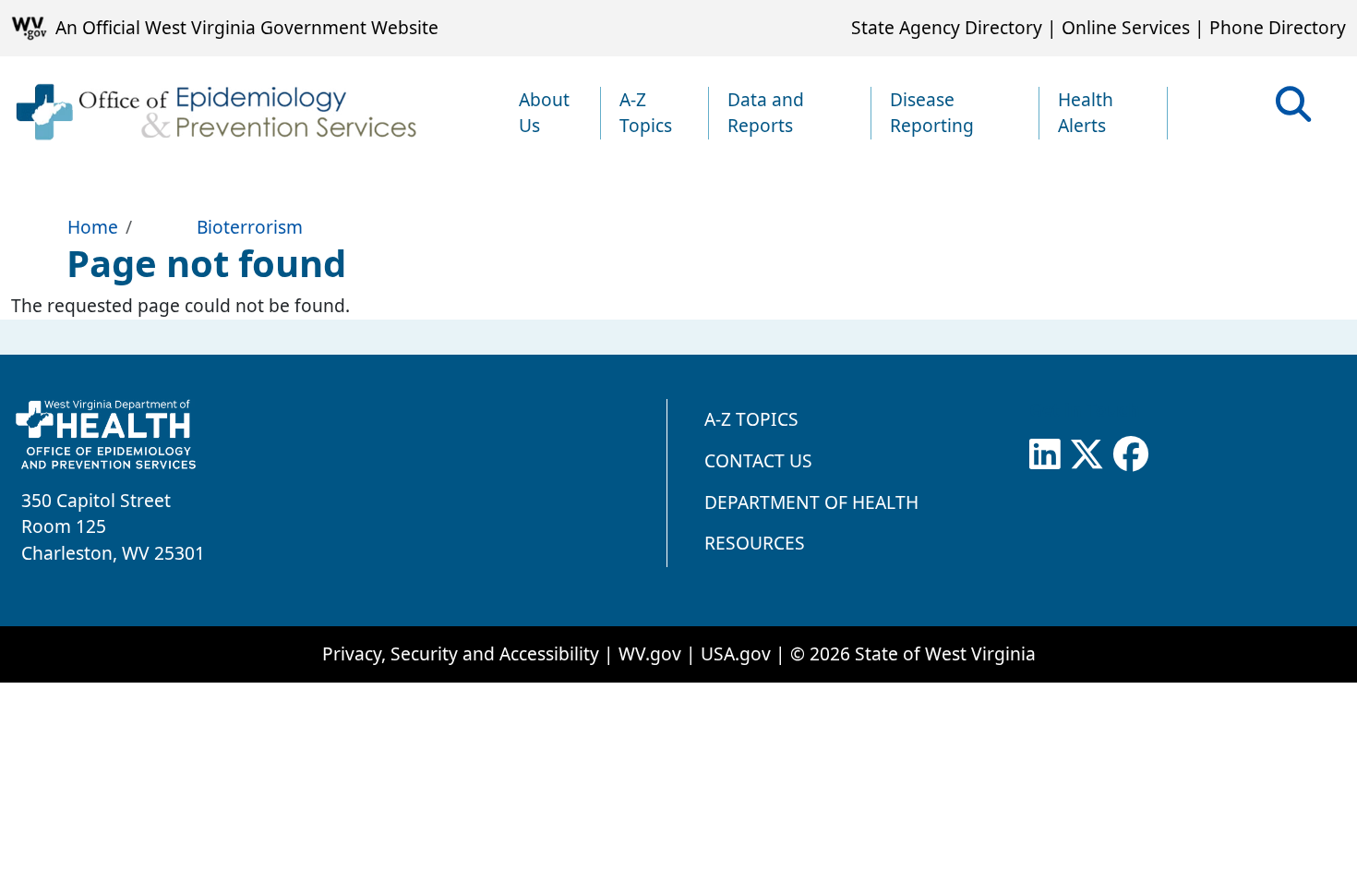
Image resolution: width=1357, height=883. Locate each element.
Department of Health (811, 502)
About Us (544, 113)
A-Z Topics (645, 113)
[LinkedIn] (1045, 454)
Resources (754, 542)
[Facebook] (1130, 454)
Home (92, 226)
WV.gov (649, 653)
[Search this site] (1293, 110)
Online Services (1126, 27)
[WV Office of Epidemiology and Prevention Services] (215, 113)
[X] (1086, 454)
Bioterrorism (249, 226)
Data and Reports (765, 113)
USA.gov (736, 653)
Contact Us (758, 460)
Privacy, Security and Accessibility (460, 653)
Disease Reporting (932, 113)
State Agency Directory (946, 27)
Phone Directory (1277, 27)
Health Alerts (1085, 113)
